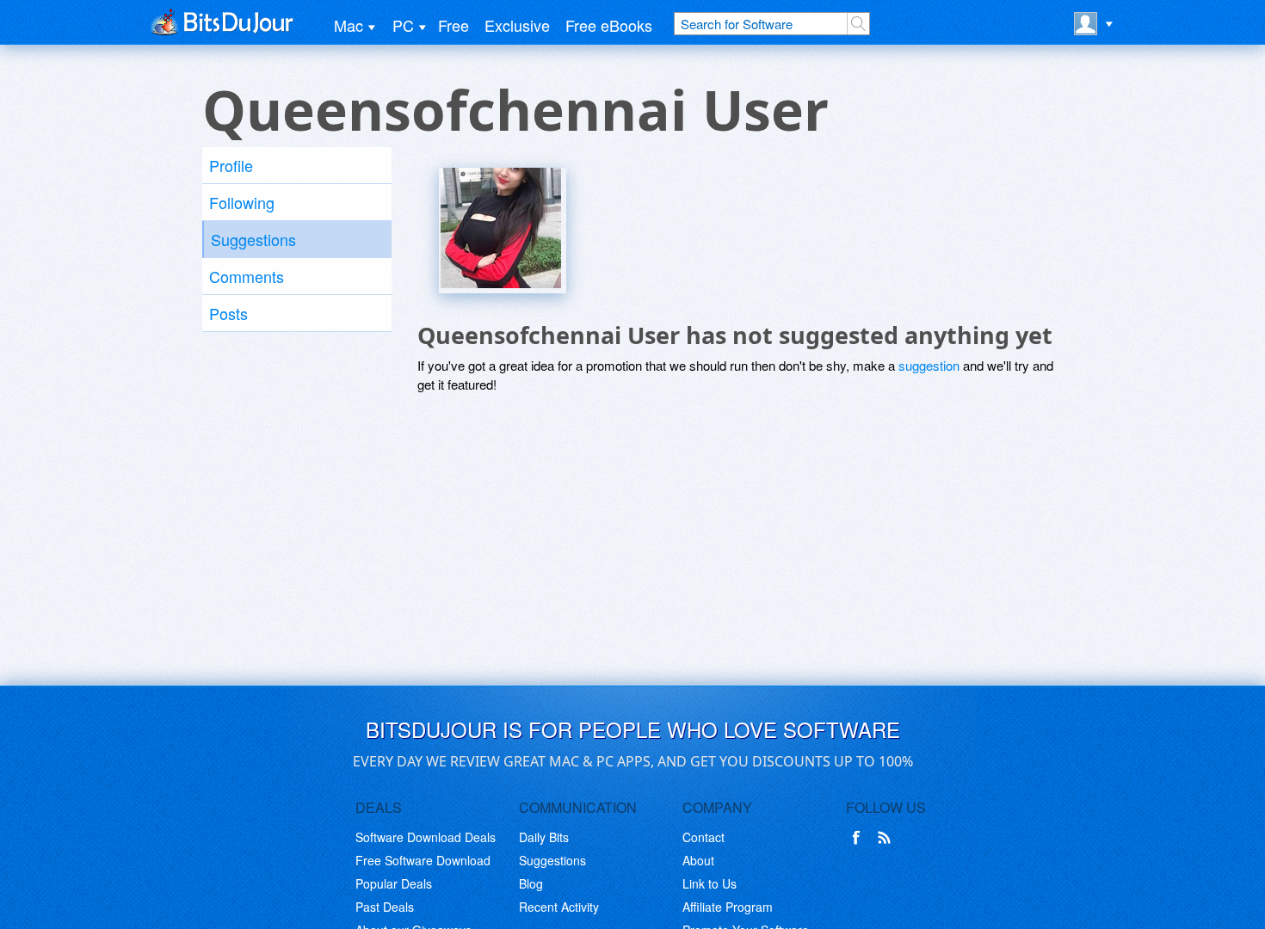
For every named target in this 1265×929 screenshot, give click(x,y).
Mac (348, 25)
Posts (228, 313)
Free (453, 25)
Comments (246, 276)
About (698, 860)
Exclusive (517, 25)
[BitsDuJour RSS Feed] (887, 838)
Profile (231, 165)
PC (403, 25)
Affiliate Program (727, 906)
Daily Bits (544, 837)
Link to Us (709, 883)
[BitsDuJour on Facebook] (859, 838)
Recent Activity (559, 906)
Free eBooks (608, 25)
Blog (531, 883)
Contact (703, 837)
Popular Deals (393, 883)
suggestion (929, 365)
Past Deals (384, 906)
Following (242, 202)
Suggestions (253, 239)
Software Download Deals (425, 837)
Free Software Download (423, 860)
